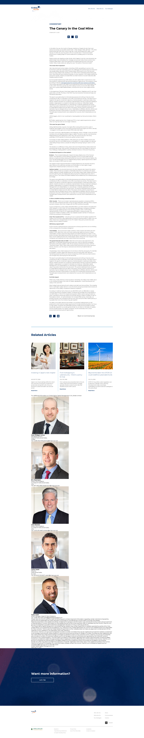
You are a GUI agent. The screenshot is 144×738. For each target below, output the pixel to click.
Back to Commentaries (86, 316)
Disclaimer (56, 729)
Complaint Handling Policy (60, 732)
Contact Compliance (90, 730)
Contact (98, 2)
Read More (34, 390)
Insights (49, 2)
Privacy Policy (73, 729)
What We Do (100, 8)
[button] (76, 37)
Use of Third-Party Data (75, 730)
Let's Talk (42, 680)
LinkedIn (110, 722)
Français (108, 2)
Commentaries (109, 715)
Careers (103, 2)
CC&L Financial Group (37, 2)
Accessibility (88, 729)
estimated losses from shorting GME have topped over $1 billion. (78, 82)
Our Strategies (109, 8)
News (44, 2)
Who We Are (91, 8)
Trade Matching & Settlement (60, 730)
